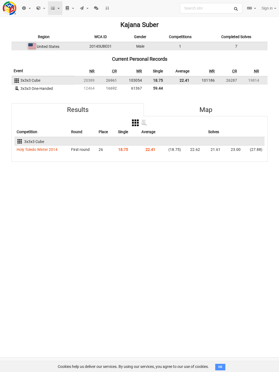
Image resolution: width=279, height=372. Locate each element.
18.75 (158, 80)
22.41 (184, 80)
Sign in (268, 8)
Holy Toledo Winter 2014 (37, 149)
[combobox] (211, 8)
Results (78, 110)
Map (205, 110)
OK (220, 367)
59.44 (158, 88)
